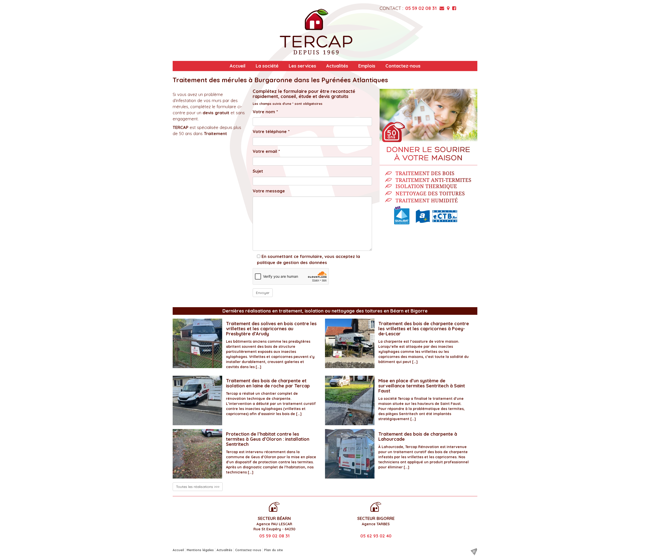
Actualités (337, 66)
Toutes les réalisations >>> (197, 486)
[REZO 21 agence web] (473, 551)
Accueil (238, 66)
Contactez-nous (402, 66)
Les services (302, 66)
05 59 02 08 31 (421, 8)
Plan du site (273, 550)
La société (267, 66)
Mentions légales (200, 550)
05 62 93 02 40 (376, 535)
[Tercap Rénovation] (316, 31)
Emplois (366, 66)
